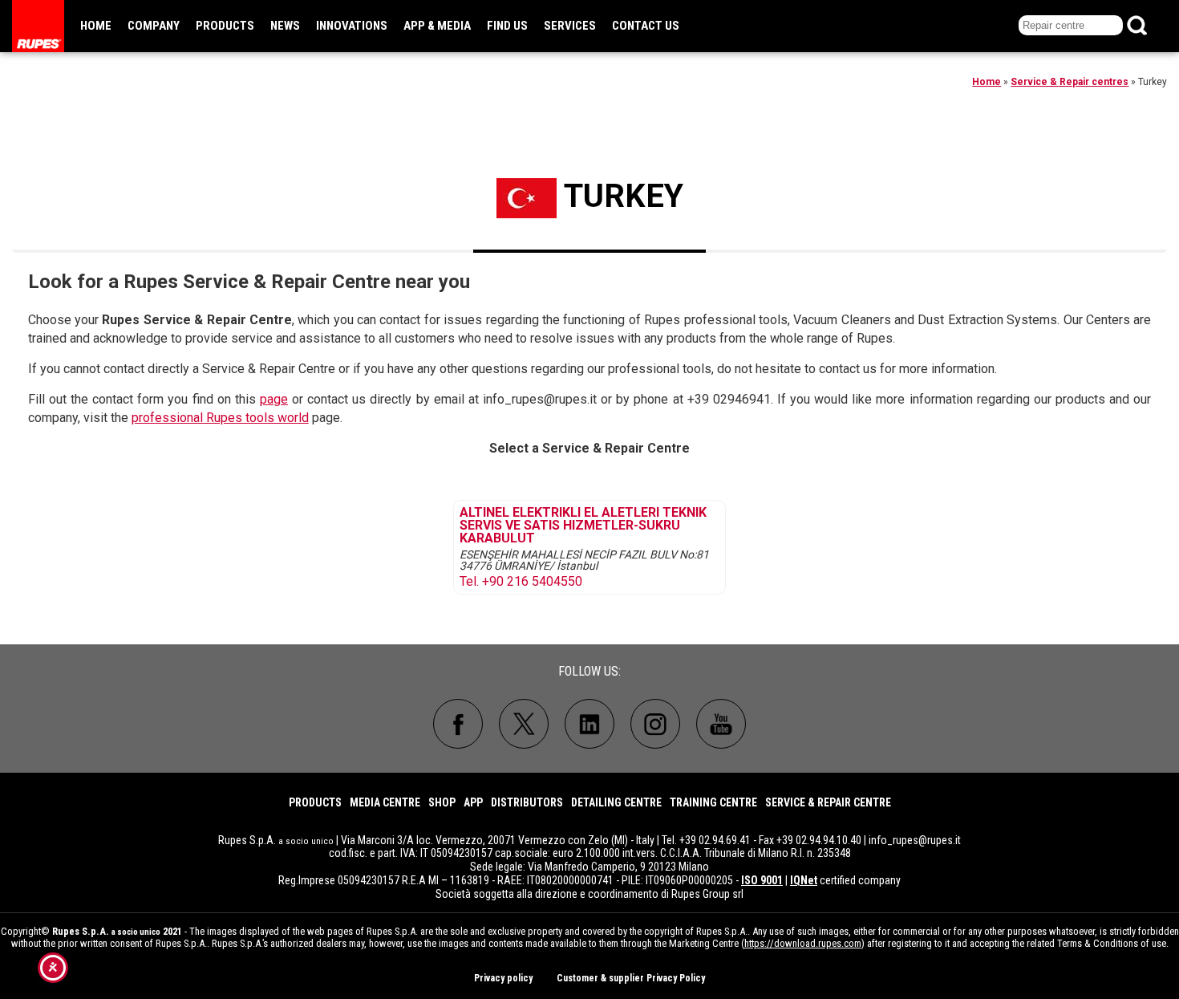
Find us (507, 25)
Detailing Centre (616, 802)
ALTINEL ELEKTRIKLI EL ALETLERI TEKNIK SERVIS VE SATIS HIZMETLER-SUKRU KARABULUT (583, 525)
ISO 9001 (762, 880)
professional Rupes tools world (220, 417)
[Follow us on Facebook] (458, 724)
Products (225, 25)
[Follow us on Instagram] (655, 724)
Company (154, 25)
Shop (442, 802)
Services (570, 25)
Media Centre (385, 802)
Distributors (527, 802)
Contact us (645, 25)
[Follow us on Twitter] (524, 724)
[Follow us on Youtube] (721, 724)
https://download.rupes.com (802, 943)
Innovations (351, 25)
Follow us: (589, 671)
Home (95, 25)
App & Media (437, 25)
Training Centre (713, 802)
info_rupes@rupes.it (915, 840)
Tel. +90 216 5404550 (521, 581)
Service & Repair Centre (828, 802)
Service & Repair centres (1069, 81)
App (473, 802)
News (285, 25)
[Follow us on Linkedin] (589, 724)
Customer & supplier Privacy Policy (631, 978)
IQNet (803, 880)
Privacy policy (503, 978)
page (274, 399)
